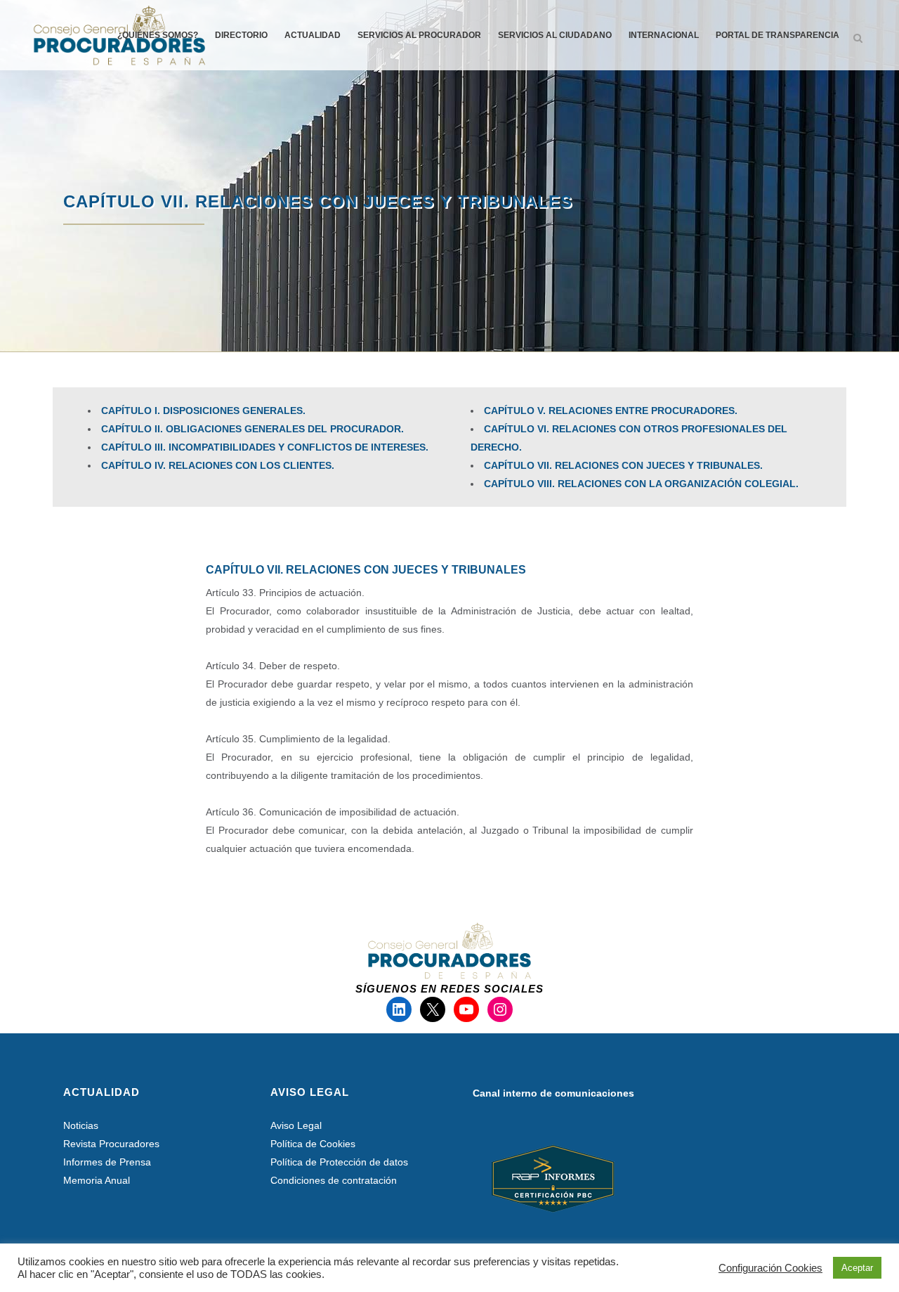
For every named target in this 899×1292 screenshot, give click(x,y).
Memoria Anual (96, 1180)
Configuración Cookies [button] (770, 1268)
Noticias (80, 1125)
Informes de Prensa (107, 1162)
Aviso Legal (296, 1125)
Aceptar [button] (857, 1267)
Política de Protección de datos (339, 1162)
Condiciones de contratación (333, 1180)
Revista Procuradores (111, 1143)
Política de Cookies (312, 1143)
